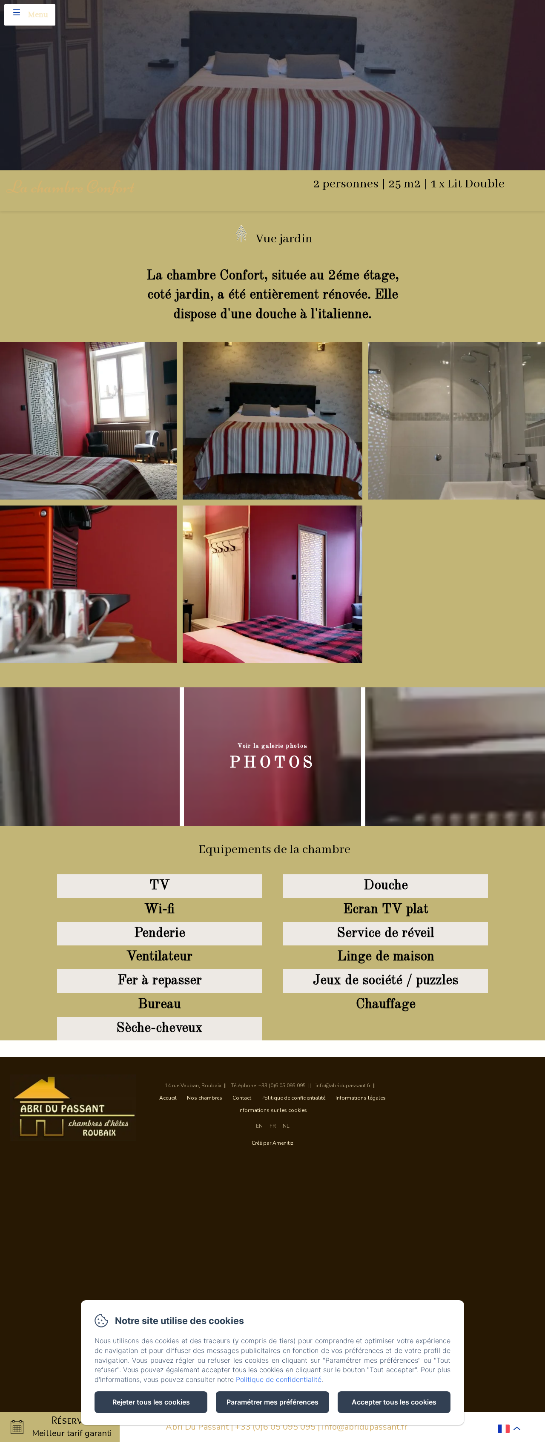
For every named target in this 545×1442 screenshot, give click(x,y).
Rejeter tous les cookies (151, 1402)
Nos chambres (204, 1097)
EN (259, 1126)
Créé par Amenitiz (272, 1143)
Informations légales (361, 1097)
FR (273, 1126)
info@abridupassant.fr (364, 1427)
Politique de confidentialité (293, 1097)
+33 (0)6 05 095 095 (275, 1427)
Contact (241, 1097)
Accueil (168, 1097)
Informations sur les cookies (272, 1110)
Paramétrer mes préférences (272, 1402)
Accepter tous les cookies (394, 1402)
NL (286, 1126)
